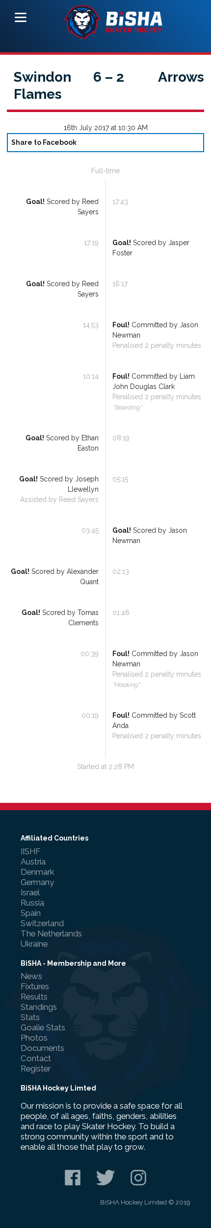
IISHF (30, 851)
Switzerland (42, 923)
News (31, 976)
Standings (39, 1007)
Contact (36, 1058)
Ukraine (34, 944)
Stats (30, 1017)
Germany (37, 882)
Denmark (37, 872)
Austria (33, 861)
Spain (31, 913)
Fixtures (35, 986)
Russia (32, 903)
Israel (30, 892)
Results (34, 996)
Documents (42, 1048)
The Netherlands (51, 933)
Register (36, 1068)
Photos (34, 1038)
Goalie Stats (43, 1027)
